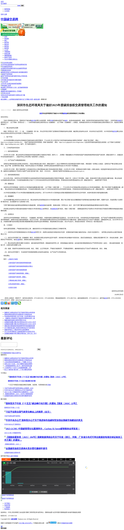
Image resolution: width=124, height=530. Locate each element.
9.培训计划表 (12, 287)
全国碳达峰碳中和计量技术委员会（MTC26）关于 (20, 333)
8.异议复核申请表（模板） (16, 284)
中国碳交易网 (9, 19)
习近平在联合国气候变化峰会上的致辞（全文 (18, 388)
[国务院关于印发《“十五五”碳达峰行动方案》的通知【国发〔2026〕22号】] (37, 377)
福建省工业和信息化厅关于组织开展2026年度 (18, 358)
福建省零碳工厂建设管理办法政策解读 (16, 329)
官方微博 (4, 3)
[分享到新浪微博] (9, 303)
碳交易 (33, 232)
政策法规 (7, 53)
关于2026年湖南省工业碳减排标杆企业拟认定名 (19, 331)
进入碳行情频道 (13, 456)
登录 (2, 14)
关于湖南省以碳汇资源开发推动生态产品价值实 (19, 327)
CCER (6, 50)
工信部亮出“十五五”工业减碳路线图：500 (17, 367)
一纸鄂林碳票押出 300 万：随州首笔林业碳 (18, 366)
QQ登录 (6, 11)
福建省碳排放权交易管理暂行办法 (15, 320)
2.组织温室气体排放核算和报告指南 (19, 262)
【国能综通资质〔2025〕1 (12, 444)
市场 (51, 120)
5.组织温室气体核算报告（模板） (19, 273)
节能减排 (7, 51)
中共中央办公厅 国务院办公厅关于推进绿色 (18, 390)
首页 (2, 1)
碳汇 (5, 40)
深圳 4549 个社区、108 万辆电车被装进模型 (18, 364)
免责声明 (7, 505)
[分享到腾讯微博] (12, 303)
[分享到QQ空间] (5, 303)
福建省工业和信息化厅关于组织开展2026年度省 (19, 312)
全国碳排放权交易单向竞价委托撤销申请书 (18, 396)
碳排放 (6, 46)
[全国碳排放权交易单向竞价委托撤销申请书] (25, 448)
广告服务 (7, 507)
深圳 (40, 113)
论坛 (10, 59)
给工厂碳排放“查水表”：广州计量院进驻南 (18, 369)
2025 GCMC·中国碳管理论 (12, 433)
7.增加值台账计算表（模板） (17, 280)
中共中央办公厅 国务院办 (12, 424)
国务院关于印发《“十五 (12, 407)
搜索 (19, 5)
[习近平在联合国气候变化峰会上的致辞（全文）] (28, 412)
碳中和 (33, 120)
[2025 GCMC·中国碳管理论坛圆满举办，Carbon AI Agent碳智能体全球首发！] (42, 428)
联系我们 (7, 509)
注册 (5, 14)
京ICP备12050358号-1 (26, 523)
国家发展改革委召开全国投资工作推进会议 (18, 314)
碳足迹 (6, 44)
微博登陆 (7, 9)
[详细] (49, 385)
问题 (18, 239)
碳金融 (6, 38)
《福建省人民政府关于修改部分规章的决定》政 (19, 318)
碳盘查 (6, 48)
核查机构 (54, 209)
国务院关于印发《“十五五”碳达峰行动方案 (22, 381)
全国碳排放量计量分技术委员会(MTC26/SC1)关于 (20, 322)
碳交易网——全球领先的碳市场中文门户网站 (15, 99)
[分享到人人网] (16, 303)
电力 (41, 209)
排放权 (119, 120)
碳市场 (6, 42)
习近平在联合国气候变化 (12, 416)
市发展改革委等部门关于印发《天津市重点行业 (19, 316)
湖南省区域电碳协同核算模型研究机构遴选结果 (19, 326)
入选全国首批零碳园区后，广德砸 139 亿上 (18, 362)
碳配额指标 (8, 55)
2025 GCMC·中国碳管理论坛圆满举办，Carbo (18, 392)
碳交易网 (14, 519)
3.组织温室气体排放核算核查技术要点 (20, 266)
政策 (105, 298)
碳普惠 (42, 205)
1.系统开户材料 (13, 259)
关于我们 (7, 503)
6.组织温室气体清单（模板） (17, 277)
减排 (66, 120)
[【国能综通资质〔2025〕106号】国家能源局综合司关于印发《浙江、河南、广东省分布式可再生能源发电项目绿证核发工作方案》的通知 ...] (63, 440)
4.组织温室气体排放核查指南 (17, 270)
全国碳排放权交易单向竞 (12, 452)
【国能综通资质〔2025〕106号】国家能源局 (18, 394)
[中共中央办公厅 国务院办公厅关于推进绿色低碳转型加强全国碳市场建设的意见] (43, 420)
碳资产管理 (8, 57)
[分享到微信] (19, 303)
